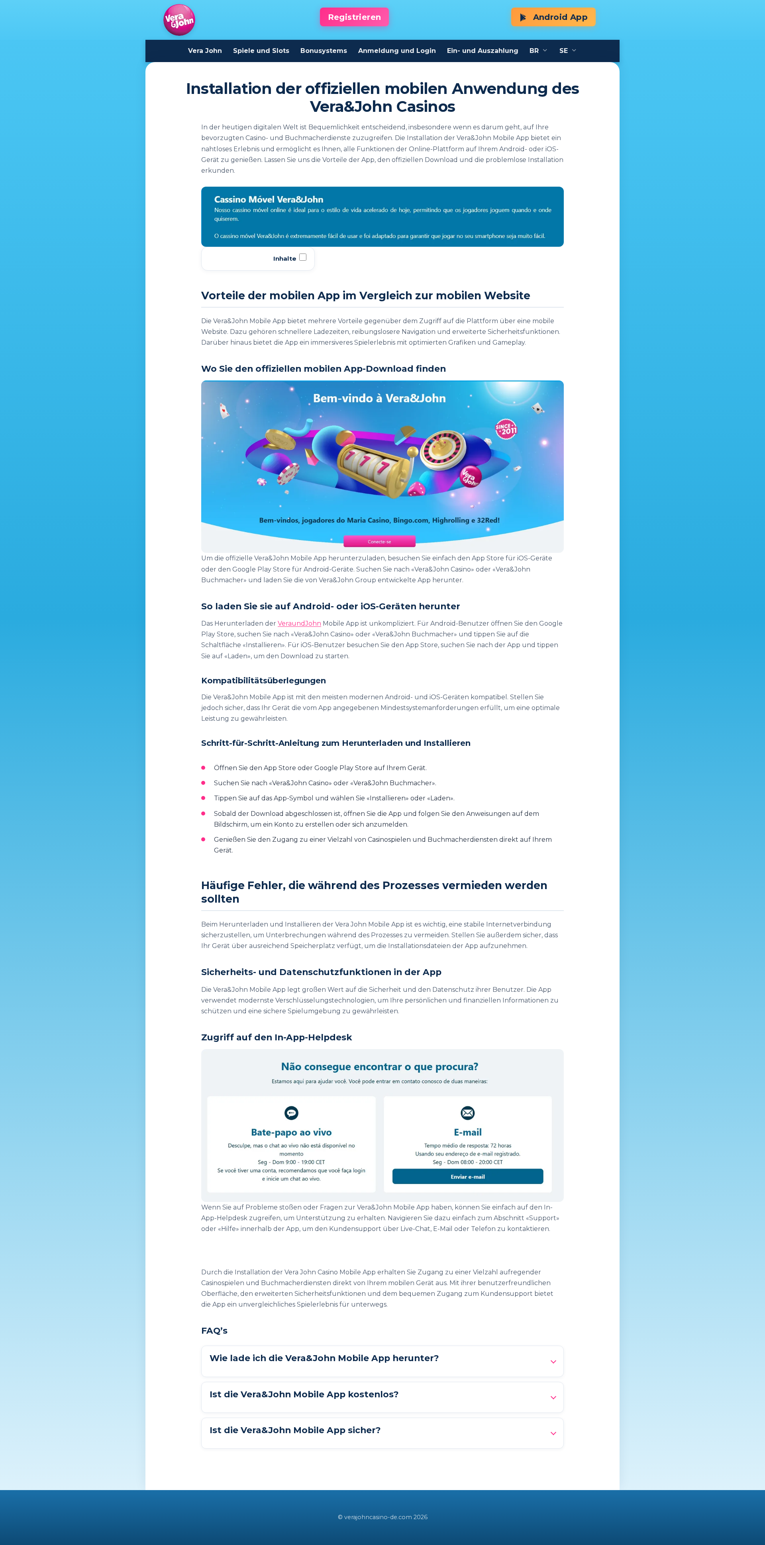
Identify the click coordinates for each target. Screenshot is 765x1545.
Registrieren (354, 17)
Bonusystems (323, 51)
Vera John (205, 51)
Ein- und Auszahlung (482, 51)
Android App (559, 17)
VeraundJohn (299, 623)
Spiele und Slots (261, 51)
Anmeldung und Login (397, 51)
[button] (382, 1361)
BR (534, 51)
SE (563, 51)
